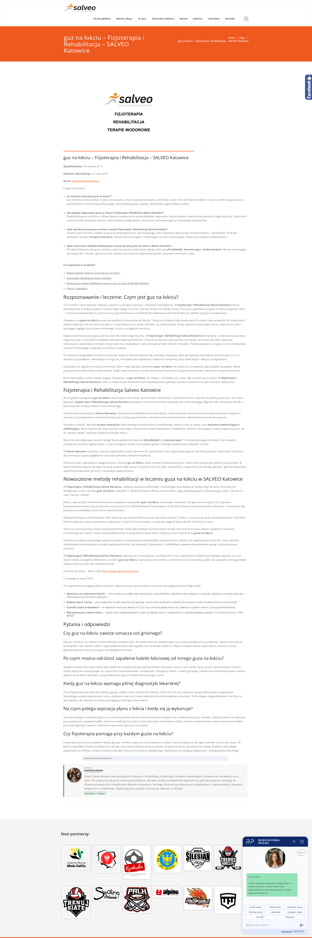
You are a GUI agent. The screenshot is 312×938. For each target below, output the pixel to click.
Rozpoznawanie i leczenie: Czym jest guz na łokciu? (93, 272)
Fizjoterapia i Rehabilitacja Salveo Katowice (89, 278)
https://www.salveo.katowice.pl (120, 571)
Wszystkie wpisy (90, 793)
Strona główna (102, 18)
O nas (141, 18)
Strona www (101, 793)
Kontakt (230, 18)
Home (231, 37)
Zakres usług (123, 18)
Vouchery (214, 18)
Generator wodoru (163, 18)
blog (242, 37)
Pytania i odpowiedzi (77, 288)
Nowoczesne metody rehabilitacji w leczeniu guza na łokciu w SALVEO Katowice (108, 283)
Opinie (183, 18)
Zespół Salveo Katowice (85, 181)
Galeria (197, 18)
